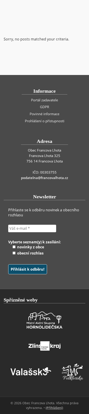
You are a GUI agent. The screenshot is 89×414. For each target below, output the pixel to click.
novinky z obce (30, 246)
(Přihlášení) (54, 408)
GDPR (44, 107)
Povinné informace (44, 114)
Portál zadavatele (44, 100)
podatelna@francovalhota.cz (44, 177)
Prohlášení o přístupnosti (44, 121)
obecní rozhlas (30, 253)
